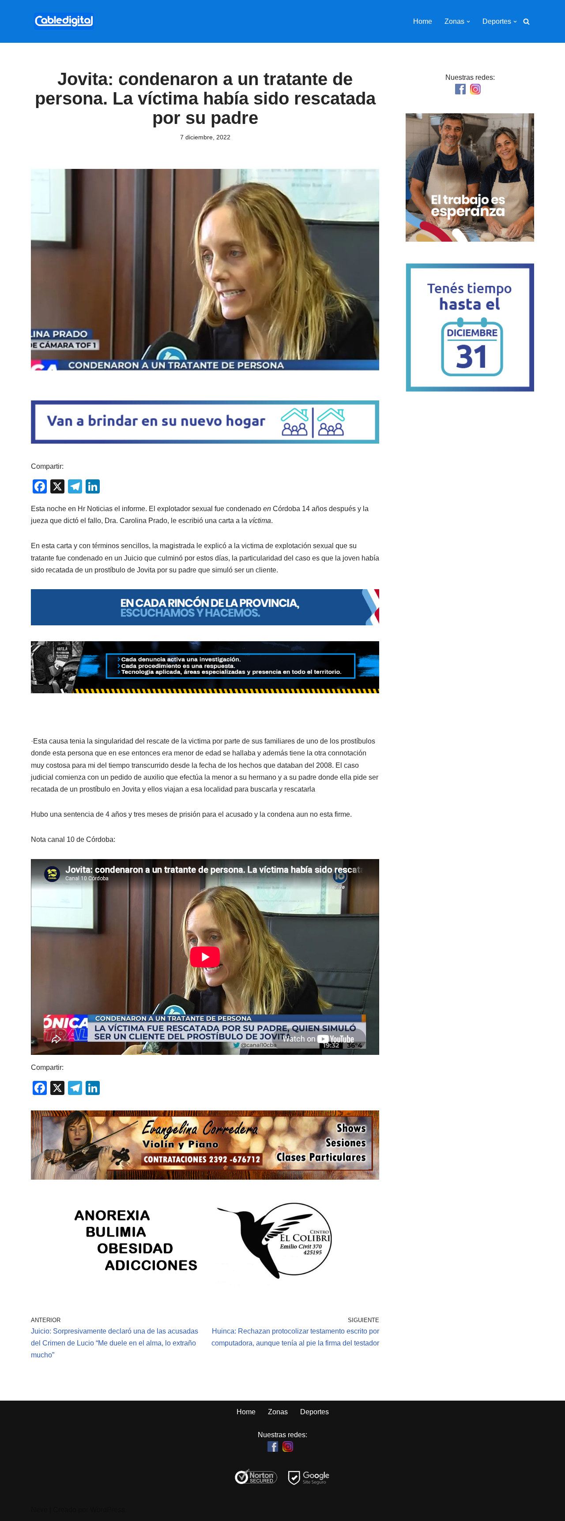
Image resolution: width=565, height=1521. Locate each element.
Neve (39, 1510)
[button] (468, 21)
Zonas (278, 1412)
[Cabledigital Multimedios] (64, 21)
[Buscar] (526, 21)
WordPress (107, 1510)
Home (422, 21)
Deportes (314, 1412)
